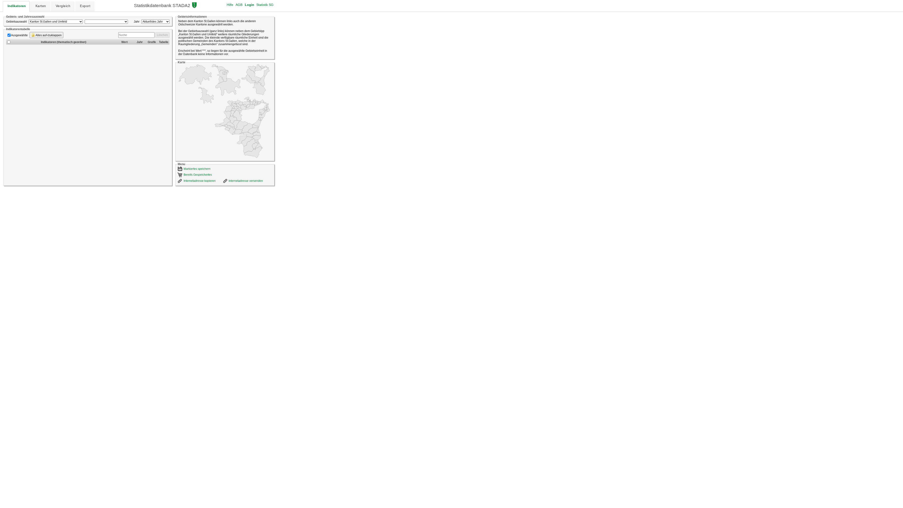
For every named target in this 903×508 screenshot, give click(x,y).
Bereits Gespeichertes (198, 174)
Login (249, 5)
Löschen (162, 35)
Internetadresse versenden (246, 181)
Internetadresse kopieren (200, 181)
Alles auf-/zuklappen (48, 35)
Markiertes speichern (197, 169)
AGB (239, 5)
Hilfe (230, 5)
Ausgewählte (19, 35)
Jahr (136, 21)
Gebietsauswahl (16, 21)
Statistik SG (264, 5)
